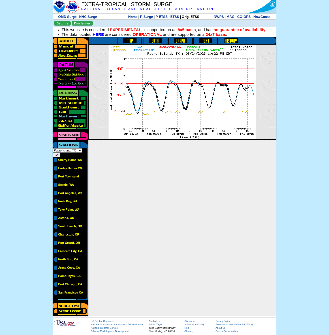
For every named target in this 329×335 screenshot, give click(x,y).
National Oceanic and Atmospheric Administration (117, 324)
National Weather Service (104, 327)
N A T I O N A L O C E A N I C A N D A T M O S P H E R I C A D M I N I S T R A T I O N (147, 9)
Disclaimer (82, 23)
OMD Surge (67, 17)
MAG (230, 17)
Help (186, 327)
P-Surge (146, 17)
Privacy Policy (223, 321)
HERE (98, 34)
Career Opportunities (227, 331)
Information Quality (194, 324)
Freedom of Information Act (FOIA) (234, 324)
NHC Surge (88, 17)
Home (132, 17)
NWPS (219, 17)
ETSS (174, 17)
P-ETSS (162, 17)
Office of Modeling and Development (110, 331)
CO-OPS (244, 17)
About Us (220, 327)
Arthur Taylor (156, 324)
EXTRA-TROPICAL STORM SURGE (127, 4)
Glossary (189, 331)
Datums (62, 23)
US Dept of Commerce (103, 321)
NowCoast (261, 17)
